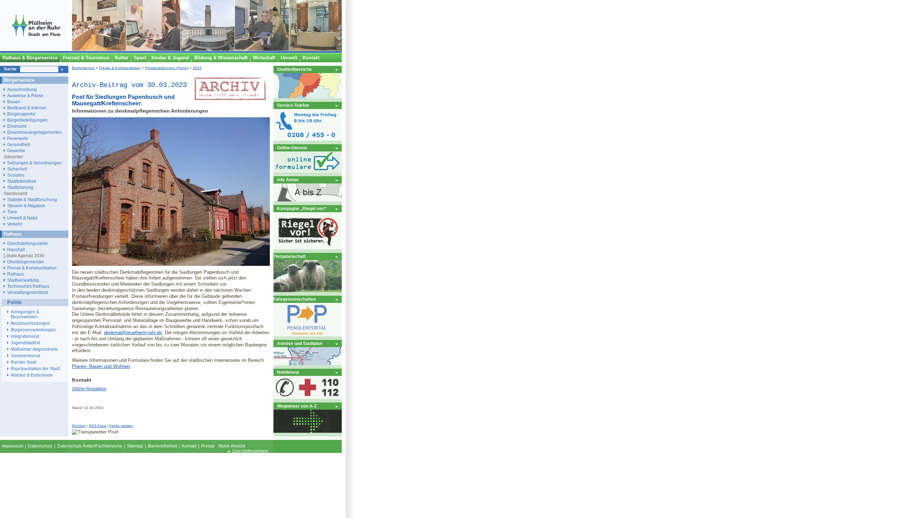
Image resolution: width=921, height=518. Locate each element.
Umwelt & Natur (22, 217)
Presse (208, 446)
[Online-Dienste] (307, 171)
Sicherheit (17, 169)
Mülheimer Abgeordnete (34, 349)
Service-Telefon (293, 105)
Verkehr (14, 224)
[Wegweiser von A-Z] (307, 431)
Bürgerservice (83, 68)
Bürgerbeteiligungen (27, 120)
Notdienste (288, 372)
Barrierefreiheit (162, 446)
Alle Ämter (288, 179)
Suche (10, 69)
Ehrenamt (16, 126)
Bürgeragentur (21, 114)
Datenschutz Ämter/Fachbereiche (89, 446)
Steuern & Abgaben (26, 205)
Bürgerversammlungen (33, 329)
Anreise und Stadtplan (299, 343)
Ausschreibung (22, 89)
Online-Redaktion (89, 388)
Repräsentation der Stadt (35, 368)
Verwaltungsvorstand (27, 292)
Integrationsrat (25, 336)
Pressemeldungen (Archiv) (167, 68)
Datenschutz (40, 446)
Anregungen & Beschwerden (25, 314)
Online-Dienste (292, 147)
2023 (197, 68)
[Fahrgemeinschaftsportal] (307, 334)
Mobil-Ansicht (231, 446)
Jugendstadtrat (25, 342)
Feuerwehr (17, 138)
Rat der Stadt (23, 362)
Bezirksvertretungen (30, 323)
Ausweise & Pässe (25, 95)
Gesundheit (18, 144)
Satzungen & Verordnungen (34, 162)
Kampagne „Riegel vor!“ (302, 208)
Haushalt (16, 249)
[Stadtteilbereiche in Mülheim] (307, 96)
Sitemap (135, 446)
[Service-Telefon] (307, 139)
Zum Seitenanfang (250, 451)
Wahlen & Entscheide (32, 375)
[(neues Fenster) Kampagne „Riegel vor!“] (307, 247)
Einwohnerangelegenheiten (34, 132)
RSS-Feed (97, 426)
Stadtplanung (20, 187)
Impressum (12, 446)
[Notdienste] (307, 397)
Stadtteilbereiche (294, 69)
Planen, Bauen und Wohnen (101, 366)
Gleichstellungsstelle (27, 243)
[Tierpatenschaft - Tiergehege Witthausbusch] (307, 290)
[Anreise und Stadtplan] (307, 363)
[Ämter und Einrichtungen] (307, 200)
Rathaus (15, 274)
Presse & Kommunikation (120, 68)
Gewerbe (16, 150)
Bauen (13, 101)
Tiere (12, 211)
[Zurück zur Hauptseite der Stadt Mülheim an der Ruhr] (36, 49)
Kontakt (189, 446)
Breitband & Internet (26, 107)
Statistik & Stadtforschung (32, 199)
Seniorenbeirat (25, 355)
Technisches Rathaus (28, 286)
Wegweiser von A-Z (297, 406)
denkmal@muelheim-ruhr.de (133, 332)
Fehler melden (121, 426)
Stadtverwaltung (23, 280)
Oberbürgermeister (25, 261)
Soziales (15, 175)
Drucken (79, 426)
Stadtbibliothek (21, 181)
